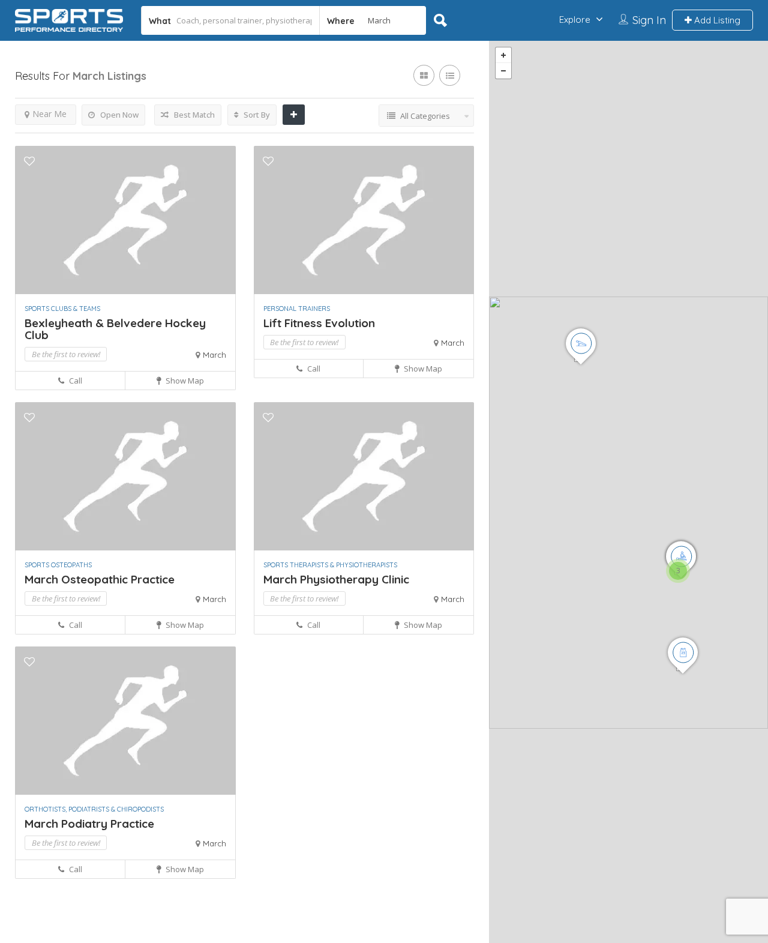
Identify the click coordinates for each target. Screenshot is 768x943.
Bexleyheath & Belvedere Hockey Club (115, 329)
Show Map (184, 380)
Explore (574, 19)
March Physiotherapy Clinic (336, 579)
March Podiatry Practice (89, 823)
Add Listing (716, 20)
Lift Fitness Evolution (319, 323)
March (214, 355)
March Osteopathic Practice (100, 579)
